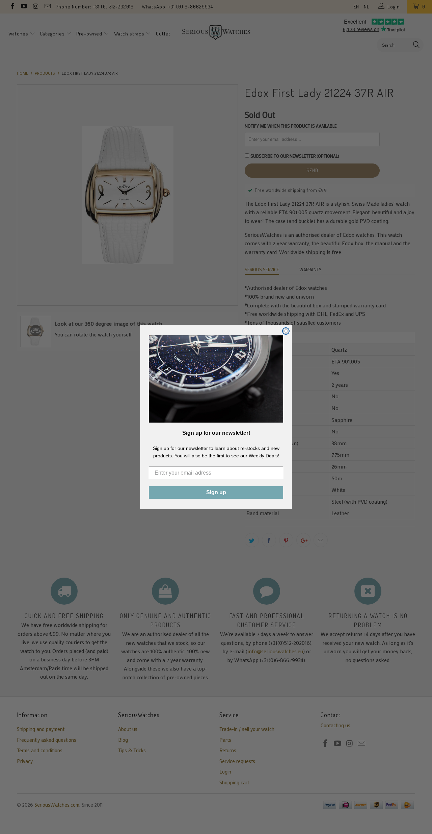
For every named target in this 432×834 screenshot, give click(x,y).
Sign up (216, 492)
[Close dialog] (285, 331)
